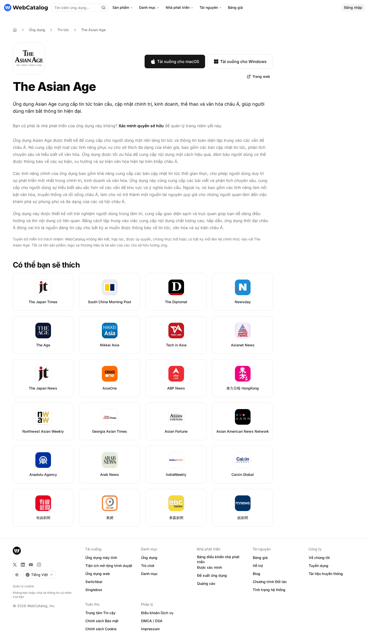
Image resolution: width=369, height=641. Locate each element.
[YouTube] (31, 565)
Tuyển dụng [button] (318, 565)
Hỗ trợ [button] (258, 565)
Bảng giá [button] (260, 557)
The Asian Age (93, 30)
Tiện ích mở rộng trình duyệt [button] (108, 565)
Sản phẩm (120, 7)
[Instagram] (39, 565)
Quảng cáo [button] (206, 583)
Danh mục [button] (149, 573)
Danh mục (147, 7)
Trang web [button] (261, 76)
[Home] (15, 30)
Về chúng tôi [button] (319, 557)
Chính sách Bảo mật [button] (101, 621)
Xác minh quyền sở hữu (141, 125)
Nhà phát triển (178, 7)
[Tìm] (103, 8)
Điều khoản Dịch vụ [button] (157, 613)
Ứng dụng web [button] (97, 573)
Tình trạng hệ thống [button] (269, 590)
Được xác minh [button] (209, 567)
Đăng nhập (353, 7)
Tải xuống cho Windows (243, 61)
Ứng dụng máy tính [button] (101, 557)
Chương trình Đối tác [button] (270, 582)
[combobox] (39, 575)
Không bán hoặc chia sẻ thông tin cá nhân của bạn (42, 595)
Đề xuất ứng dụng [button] (212, 575)
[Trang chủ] (26, 8)
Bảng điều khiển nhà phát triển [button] (218, 559)
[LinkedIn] (23, 565)
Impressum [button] (150, 629)
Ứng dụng (37, 30)
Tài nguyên (209, 7)
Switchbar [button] (93, 582)
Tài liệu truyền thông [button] (326, 573)
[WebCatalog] (17, 551)
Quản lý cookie (23, 586)
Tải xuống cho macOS (178, 61)
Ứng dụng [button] (149, 557)
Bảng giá (235, 7)
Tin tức (63, 30)
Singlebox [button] (93, 590)
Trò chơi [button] (147, 565)
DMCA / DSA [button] (151, 621)
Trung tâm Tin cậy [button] (100, 613)
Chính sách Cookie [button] (100, 629)
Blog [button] (256, 573)
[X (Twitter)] (15, 565)
